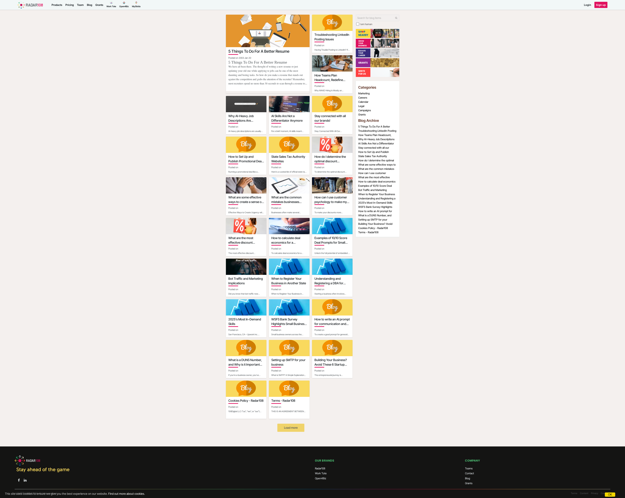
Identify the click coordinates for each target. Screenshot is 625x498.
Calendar (363, 101)
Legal (361, 106)
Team (80, 5)
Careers (362, 97)
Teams (469, 468)
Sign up (601, 5)
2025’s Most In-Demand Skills (375, 202)
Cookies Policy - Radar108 (373, 228)
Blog (89, 5)
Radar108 (320, 468)
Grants (99, 5)
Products (57, 5)
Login (587, 5)
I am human (366, 24)
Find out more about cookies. (126, 493)
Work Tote (321, 473)
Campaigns (364, 110)
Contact (469, 473)
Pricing (69, 5)
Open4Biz (320, 478)
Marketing (364, 93)
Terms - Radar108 (368, 232)
